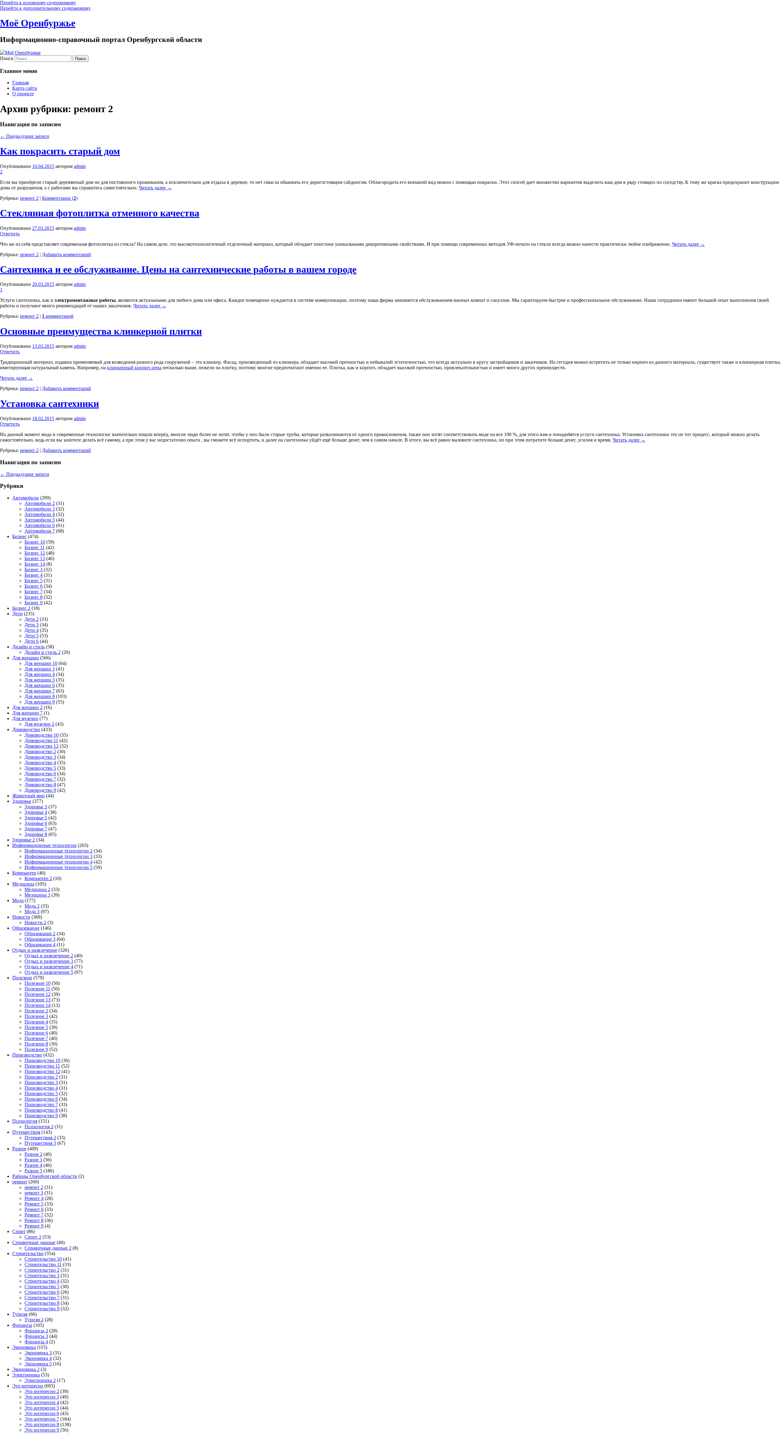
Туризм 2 (33, 1319)
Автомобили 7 (39, 530)
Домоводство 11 (41, 740)
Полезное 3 (36, 1016)
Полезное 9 (36, 1049)
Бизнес (19, 536)
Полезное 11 (37, 988)
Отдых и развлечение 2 (48, 955)
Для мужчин (25, 718)
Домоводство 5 (40, 768)
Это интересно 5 (41, 1407)
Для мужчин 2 (39, 724)
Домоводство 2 (40, 751)
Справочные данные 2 (47, 1248)
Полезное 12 (37, 994)
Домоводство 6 (40, 773)
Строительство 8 (41, 1303)
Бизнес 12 (34, 553)
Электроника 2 (40, 1380)
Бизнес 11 (34, 547)
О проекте (23, 93)
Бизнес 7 (33, 591)
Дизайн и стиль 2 (42, 652)
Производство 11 (42, 1066)
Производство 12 (42, 1071)
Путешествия (26, 1132)
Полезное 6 (36, 1032)
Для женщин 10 (40, 663)
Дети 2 (31, 619)
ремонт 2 (29, 198)
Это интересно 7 (41, 1419)
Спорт (18, 1231)
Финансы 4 (36, 1341)
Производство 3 (41, 1082)
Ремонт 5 (33, 1203)
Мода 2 (32, 906)
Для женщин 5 (39, 679)
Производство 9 (41, 1115)
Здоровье (21, 801)
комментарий (58, 316)
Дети (17, 613)
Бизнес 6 (33, 586)
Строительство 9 (41, 1308)
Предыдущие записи (24, 136)
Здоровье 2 (23, 839)
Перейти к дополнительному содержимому (45, 8)
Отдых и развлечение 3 (48, 961)
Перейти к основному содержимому (38, 2)
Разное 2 (33, 1154)
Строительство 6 (41, 1292)
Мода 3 (32, 911)
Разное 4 (33, 1165)
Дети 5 (31, 635)
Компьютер (24, 872)
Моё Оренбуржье (37, 22)
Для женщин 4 (39, 674)
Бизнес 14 (34, 564)
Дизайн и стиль (28, 646)
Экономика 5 (38, 1363)
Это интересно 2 (41, 1391)
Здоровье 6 (35, 823)
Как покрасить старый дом (60, 151)
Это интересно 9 (41, 1430)
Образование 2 (39, 933)
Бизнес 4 (33, 575)
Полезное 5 (36, 1027)
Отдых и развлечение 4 (48, 966)
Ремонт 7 (33, 1214)
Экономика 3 (38, 1352)
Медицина (23, 883)
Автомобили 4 (39, 514)
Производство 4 (41, 1088)
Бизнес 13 (34, 558)
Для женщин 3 (39, 668)
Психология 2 (38, 1126)
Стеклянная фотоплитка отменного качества (99, 212)
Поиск (6, 58)
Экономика (24, 1347)
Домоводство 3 (40, 757)
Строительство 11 (43, 1264)
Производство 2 (41, 1077)
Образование (26, 928)
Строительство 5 (41, 1286)
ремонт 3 (33, 1192)
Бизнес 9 (33, 602)
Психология (24, 1121)
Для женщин (25, 657)
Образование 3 (39, 939)
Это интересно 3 (41, 1396)
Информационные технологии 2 (58, 850)
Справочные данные (33, 1242)
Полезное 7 (36, 1038)
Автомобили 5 (39, 519)
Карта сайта (24, 88)
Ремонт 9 (33, 1225)
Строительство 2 (41, 1270)
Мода (18, 900)
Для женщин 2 (27, 707)
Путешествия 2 (40, 1137)
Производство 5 (41, 1093)
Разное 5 (33, 1170)
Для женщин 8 (39, 696)
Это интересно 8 (41, 1424)
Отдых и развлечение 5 (48, 972)
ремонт (19, 1181)
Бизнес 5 (33, 580)
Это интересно (27, 1385)
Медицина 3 (37, 895)
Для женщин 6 (39, 685)
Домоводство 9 (40, 790)
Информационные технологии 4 (58, 861)
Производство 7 (41, 1104)
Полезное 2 (36, 1010)
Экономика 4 (38, 1358)
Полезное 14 (37, 1005)
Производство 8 (41, 1110)
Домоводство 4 (40, 762)
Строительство (27, 1253)
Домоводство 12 (41, 746)
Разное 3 (33, 1159)
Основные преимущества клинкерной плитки (101, 331)
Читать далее (155, 187)
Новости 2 (35, 922)
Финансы (22, 1325)
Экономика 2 (26, 1369)
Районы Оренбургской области (44, 1176)
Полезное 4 (36, 1021)
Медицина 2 (37, 889)
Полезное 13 (37, 999)
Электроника (26, 1374)
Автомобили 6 (39, 525)
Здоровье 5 (35, 817)
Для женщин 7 (39, 690)
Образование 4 (39, 944)
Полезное (22, 977)
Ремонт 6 (33, 1209)
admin (80, 166)
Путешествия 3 (40, 1143)
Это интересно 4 (41, 1402)
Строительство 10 (43, 1259)
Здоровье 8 (35, 834)
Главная (20, 82)
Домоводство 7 (40, 779)
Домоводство (26, 729)
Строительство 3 (41, 1275)
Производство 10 (42, 1060)
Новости (21, 917)
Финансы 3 (36, 1336)
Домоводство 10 (41, 735)
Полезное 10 (37, 983)
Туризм (20, 1314)
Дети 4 (31, 630)
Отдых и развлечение (34, 950)
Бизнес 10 (34, 542)
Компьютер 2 (38, 878)
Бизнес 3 (33, 569)
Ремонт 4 (33, 1198)
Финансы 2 (36, 1330)
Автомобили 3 (39, 508)
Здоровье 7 (35, 828)
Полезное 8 (36, 1043)
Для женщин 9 (39, 701)
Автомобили (25, 497)
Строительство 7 (41, 1297)
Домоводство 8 (40, 784)
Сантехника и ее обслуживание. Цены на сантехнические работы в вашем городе (178, 269)
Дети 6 (31, 641)
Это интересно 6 (41, 1413)
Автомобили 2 (39, 503)
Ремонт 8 (33, 1220)
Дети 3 (31, 624)
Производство (27, 1054)
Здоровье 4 (35, 812)
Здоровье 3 (35, 806)
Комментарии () (59, 198)
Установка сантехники (49, 403)
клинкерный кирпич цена (134, 367)
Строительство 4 (41, 1281)
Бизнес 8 (33, 597)
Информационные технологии (44, 845)
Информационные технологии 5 (58, 867)
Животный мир (28, 795)
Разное (19, 1148)
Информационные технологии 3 (58, 856)
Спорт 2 (32, 1237)
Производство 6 (41, 1099)
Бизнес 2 (21, 608)
